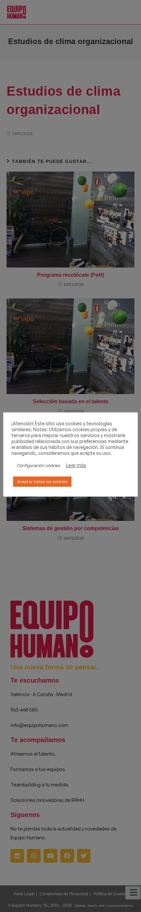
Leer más (76, 465)
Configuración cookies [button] (38, 465)
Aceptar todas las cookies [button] (42, 481)
